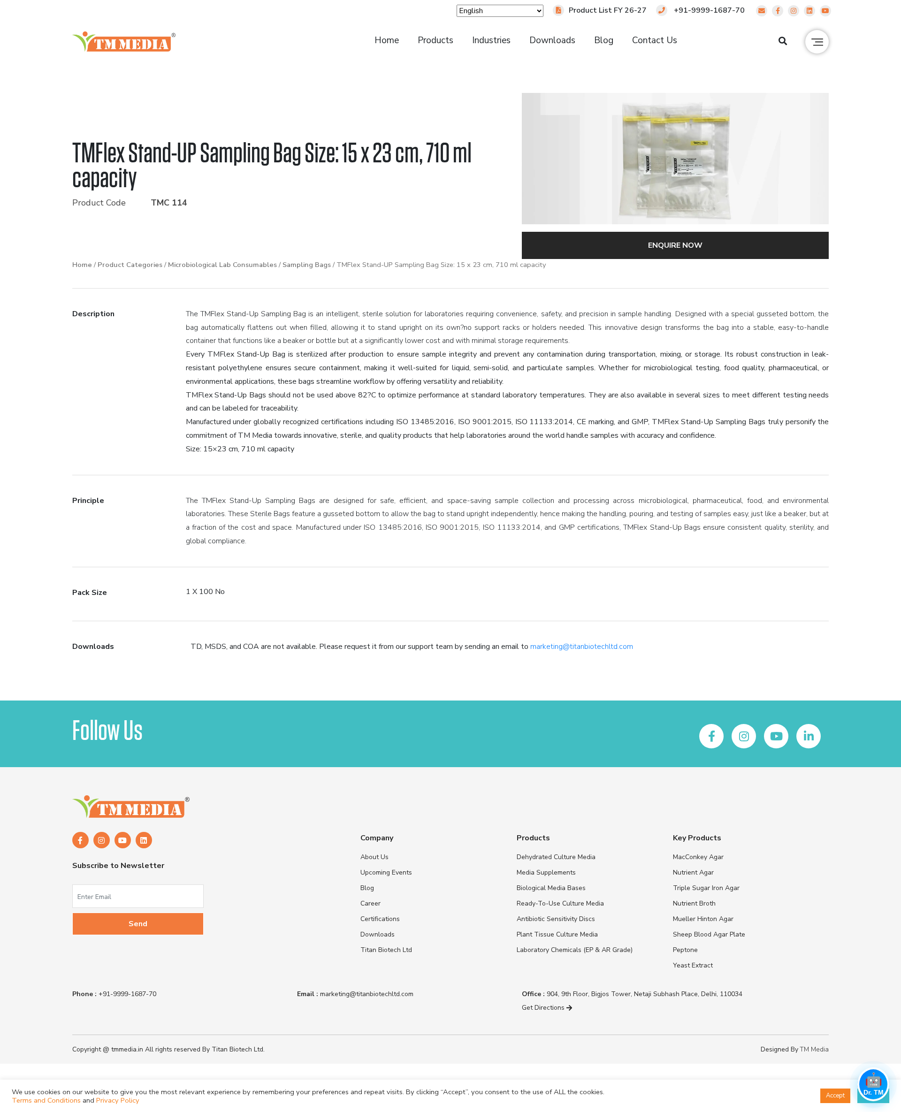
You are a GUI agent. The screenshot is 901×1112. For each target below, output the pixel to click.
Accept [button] (835, 1095)
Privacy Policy (117, 1100)
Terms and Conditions (46, 1100)
